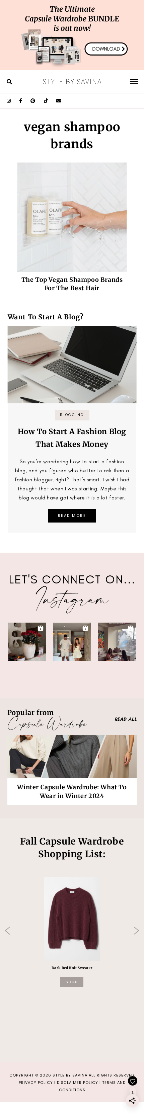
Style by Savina (72, 81)
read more (72, 515)
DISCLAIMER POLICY (77, 1082)
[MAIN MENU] (134, 81)
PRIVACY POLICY (36, 1082)
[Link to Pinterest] (32, 101)
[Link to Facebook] (20, 101)
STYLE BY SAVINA (70, 1075)
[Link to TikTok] (46, 101)
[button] (27, 642)
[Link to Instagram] (9, 101)
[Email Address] (58, 101)
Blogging (72, 414)
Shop (72, 982)
